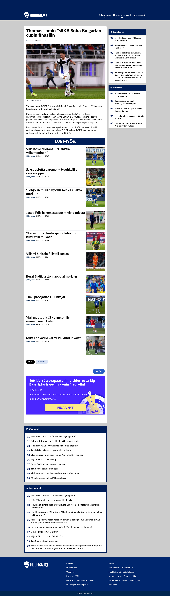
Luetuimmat (35, 488)
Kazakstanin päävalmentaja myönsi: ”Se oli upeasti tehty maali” (61, 527)
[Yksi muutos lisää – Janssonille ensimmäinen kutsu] (95, 325)
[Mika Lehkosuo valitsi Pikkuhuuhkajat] (95, 345)
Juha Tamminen (36, 101)
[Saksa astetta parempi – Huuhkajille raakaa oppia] (95, 177)
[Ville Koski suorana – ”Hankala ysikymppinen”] (95, 156)
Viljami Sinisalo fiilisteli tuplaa (47, 254)
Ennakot (112, 564)
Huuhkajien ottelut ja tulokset (121, 572)
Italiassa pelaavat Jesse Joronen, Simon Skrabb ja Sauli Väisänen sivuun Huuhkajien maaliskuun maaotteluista (65, 521)
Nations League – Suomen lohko (122, 576)
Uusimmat (34, 429)
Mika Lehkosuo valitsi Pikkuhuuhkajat (53, 338)
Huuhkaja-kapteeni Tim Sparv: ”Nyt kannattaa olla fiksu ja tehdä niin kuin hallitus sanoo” (66, 513)
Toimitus (29, 41)
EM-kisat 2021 (72, 576)
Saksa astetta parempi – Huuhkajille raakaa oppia (55, 441)
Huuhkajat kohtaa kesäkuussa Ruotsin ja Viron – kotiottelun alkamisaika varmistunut (66, 506)
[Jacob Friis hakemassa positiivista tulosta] (95, 220)
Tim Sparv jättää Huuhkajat (45, 297)
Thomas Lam (41, 362)
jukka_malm (30, 156)
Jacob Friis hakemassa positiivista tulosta (55, 212)
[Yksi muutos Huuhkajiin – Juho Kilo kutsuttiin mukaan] (95, 241)
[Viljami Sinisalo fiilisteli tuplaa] (95, 261)
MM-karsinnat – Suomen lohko (79, 580)
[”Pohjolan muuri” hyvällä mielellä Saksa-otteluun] (95, 197)
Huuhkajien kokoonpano (77, 585)
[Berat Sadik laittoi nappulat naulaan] (95, 284)
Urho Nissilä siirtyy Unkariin (44, 532)
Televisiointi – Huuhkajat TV (121, 568)
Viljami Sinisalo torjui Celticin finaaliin (49, 536)
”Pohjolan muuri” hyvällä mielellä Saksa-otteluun (54, 446)
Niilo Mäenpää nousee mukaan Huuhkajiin (51, 500)
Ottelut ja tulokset (122, 15)
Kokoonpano (105, 15)
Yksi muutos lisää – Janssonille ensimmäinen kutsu (55, 473)
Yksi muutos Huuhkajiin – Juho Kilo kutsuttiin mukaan (57, 455)
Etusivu (69, 564)
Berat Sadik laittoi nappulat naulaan (51, 276)
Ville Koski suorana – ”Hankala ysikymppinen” (53, 437)
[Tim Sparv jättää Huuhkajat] (95, 304)
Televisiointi (139, 15)
